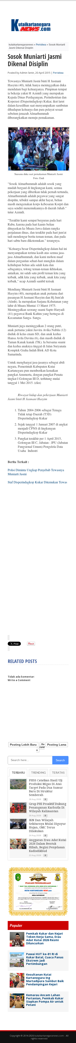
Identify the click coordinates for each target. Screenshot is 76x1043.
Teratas (58, 772)
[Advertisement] (38, 592)
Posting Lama (56, 744)
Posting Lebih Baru (23, 744)
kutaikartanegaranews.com (49, 1035)
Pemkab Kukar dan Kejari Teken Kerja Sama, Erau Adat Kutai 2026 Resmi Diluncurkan (44, 938)
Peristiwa (41, 44)
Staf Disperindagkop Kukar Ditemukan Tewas (37, 482)
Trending (38, 772)
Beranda (40, 747)
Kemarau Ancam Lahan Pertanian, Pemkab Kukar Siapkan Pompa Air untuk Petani (44, 1000)
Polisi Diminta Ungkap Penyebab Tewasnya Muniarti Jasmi (36, 472)
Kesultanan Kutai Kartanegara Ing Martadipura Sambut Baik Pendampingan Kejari (45, 979)
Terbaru (18, 772)
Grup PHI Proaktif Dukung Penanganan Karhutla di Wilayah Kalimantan (47, 807)
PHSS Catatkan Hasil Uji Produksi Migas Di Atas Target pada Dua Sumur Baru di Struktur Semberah (46, 788)
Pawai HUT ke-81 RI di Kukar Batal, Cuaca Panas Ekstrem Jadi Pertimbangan (44, 959)
